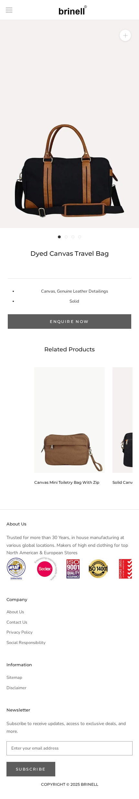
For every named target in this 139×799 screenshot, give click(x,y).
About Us (15, 612)
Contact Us (16, 622)
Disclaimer (16, 688)
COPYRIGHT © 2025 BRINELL (69, 784)
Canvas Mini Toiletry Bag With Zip (66, 482)
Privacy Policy (19, 632)
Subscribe (31, 769)
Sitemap (14, 677)
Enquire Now (69, 321)
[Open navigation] (9, 10)
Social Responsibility (26, 643)
